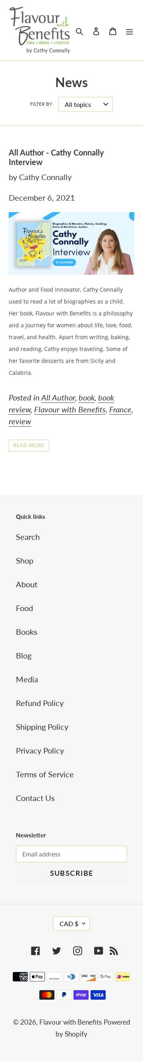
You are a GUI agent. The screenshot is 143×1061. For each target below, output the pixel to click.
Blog (23, 655)
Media (27, 679)
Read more (29, 445)
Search (28, 536)
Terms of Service (45, 774)
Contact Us (35, 798)
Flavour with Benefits (70, 409)
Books (26, 631)
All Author (58, 397)
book (87, 397)
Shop (24, 560)
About (26, 584)
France (120, 409)
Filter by (41, 104)
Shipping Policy (42, 726)
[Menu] (129, 30)
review (20, 421)
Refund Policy (40, 703)
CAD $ (69, 923)
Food (24, 608)
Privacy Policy (40, 750)
